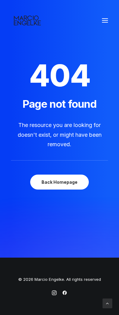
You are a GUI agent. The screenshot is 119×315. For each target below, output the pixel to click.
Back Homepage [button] (59, 182)
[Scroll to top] (107, 303)
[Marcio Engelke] (47, 20)
